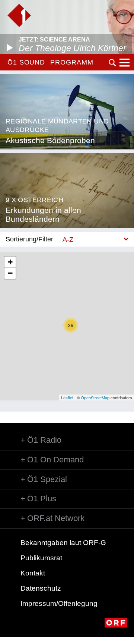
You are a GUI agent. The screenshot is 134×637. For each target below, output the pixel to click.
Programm (71, 62)
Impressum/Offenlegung (59, 603)
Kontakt (32, 573)
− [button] (10, 273)
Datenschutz (40, 588)
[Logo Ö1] (19, 15)
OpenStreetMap (95, 397)
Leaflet (67, 397)
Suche (112, 62)
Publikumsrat (41, 558)
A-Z (68, 239)
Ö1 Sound (26, 62)
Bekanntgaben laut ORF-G (63, 543)
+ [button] (10, 262)
